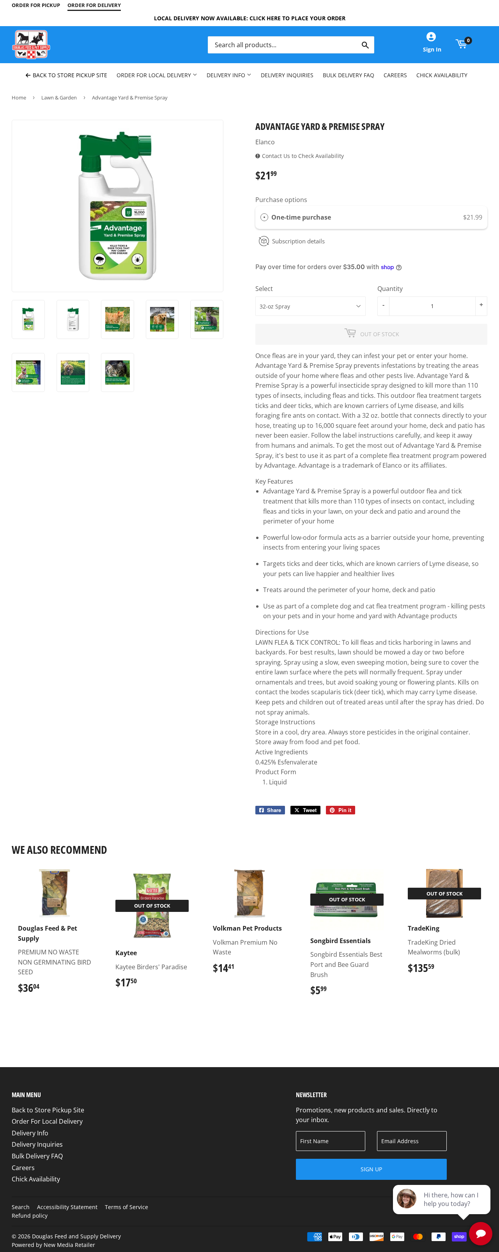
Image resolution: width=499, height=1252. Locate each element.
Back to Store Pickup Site (69, 75)
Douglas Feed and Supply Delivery (76, 1236)
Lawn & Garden (59, 97)
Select (264, 288)
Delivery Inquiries (287, 75)
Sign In (432, 49)
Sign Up (371, 1169)
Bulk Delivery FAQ (348, 75)
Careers (395, 75)
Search (21, 1207)
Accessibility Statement (67, 1207)
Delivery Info (227, 75)
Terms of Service (126, 1207)
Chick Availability (441, 75)
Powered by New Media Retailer (53, 1244)
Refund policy (30, 1215)
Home (19, 97)
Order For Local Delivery (155, 75)
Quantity (390, 288)
